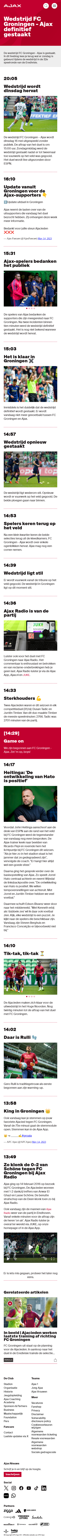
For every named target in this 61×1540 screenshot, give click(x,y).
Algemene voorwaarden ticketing (44, 1433)
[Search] (46, 6)
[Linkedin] (43, 1488)
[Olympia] (33, 1524)
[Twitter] (6, 1488)
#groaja (27, 1136)
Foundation (10, 1417)
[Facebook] (21, 1488)
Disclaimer (37, 1414)
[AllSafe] (44, 1524)
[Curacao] (9, 1517)
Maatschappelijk (13, 1413)
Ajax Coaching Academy (12, 1401)
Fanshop (36, 1406)
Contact (8, 1432)
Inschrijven (13, 1474)
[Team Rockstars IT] (9, 1524)
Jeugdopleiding (13, 1395)
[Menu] (54, 6)
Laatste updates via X (16, 1436)
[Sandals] (37, 1517)
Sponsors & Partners (15, 1406)
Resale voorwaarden (43, 1438)
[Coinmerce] (21, 1524)
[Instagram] (13, 1488)
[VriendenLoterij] (23, 1517)
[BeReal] (6, 1495)
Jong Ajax (37, 1388)
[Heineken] (6, 1531)
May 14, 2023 (45, 238)
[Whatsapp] (13, 1495)
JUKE (26, 675)
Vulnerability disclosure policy (41, 1420)
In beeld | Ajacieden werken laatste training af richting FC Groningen (30, 1336)
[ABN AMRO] (30, 1511)
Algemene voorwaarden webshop (38, 1445)
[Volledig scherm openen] (53, 100)
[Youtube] (28, 1488)
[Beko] (14, 1531)
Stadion (8, 1384)
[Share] (55, 1360)
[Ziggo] (8, 1511)
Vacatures (37, 1403)
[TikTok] (36, 1488)
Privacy (35, 1410)
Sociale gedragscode (43, 1452)
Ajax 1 (34, 1384)
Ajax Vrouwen (39, 1391)
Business (9, 1410)
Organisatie (10, 1388)
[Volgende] (50, 288)
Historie (8, 1391)
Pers (6, 1421)
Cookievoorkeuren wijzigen (41, 1426)
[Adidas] (18, 1511)
